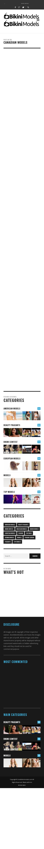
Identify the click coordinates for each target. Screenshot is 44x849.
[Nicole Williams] (18, 273)
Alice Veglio (18, 586)
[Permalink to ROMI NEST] (26, 499)
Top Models (9, 491)
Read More (7, 124)
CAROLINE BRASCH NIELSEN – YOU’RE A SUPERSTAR (21, 693)
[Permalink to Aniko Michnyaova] (36, 465)
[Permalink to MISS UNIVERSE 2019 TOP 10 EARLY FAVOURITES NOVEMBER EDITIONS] (26, 432)
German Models (9, 537)
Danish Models (34, 529)
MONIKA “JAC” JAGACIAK (15, 704)
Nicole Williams (12, 291)
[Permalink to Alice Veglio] (13, 465)
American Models (12, 408)
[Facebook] (15, 7)
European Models (12, 458)
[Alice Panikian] (18, 205)
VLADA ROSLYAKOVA (14, 675)
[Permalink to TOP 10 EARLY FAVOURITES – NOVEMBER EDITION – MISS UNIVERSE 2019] (36, 432)
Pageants (8, 542)
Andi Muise (9, 157)
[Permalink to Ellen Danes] (13, 415)
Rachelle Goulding (14, 356)
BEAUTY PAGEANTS (12, 425)
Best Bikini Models (12, 91)
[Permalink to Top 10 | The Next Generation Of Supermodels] (36, 499)
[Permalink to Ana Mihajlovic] (26, 465)
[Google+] (19, 7)
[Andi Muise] (18, 140)
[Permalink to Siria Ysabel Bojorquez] (26, 415)
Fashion (20, 533)
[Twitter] (23, 7)
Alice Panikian (11, 223)
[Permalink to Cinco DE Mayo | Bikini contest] (13, 449)
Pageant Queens (29, 537)
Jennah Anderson (13, 86)
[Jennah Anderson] (18, 69)
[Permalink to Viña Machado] (36, 482)
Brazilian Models (22, 529)
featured (29, 533)
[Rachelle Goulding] (18, 339)
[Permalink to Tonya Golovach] (13, 499)
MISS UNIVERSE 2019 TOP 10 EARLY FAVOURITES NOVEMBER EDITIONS (19, 610)
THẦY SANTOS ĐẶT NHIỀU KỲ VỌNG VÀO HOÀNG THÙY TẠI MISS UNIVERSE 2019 (23, 599)
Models (6, 83)
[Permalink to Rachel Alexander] (36, 415)
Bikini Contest (11, 441)
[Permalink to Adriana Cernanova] (13, 482)
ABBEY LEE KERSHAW (14, 684)
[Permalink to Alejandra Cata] (26, 482)
